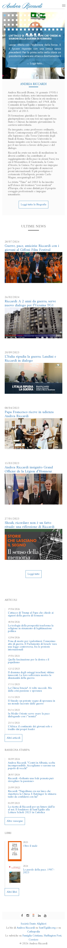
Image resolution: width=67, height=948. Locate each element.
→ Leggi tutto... (34, 63)
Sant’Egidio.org (47, 927)
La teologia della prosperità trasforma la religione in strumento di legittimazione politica (30, 628)
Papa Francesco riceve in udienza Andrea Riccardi (29, 414)
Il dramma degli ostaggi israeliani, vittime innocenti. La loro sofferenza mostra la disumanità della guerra (31, 675)
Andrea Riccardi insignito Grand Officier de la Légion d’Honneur (29, 469)
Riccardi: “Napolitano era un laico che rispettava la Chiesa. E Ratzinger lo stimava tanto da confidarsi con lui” (32, 794)
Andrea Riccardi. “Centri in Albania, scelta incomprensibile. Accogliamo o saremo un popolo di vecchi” (31, 765)
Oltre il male (30, 846)
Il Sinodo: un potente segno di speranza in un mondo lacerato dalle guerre (31, 702)
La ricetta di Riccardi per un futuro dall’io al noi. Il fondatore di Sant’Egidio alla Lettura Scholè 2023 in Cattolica (31, 809)
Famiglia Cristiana (32, 935)
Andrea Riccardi (26, 927)
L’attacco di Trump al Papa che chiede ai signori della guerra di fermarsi (30, 614)
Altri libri (12, 892)
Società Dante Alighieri (33, 923)
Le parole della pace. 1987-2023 (39, 871)
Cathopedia (33, 931)
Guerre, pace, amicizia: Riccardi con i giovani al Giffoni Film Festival (32, 248)
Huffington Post (52, 935)
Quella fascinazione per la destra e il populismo (28, 661)
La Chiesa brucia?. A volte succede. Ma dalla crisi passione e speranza (30, 689)
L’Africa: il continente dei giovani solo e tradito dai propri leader (30, 728)
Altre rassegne (15, 821)
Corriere (33, 939)
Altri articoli (13, 738)
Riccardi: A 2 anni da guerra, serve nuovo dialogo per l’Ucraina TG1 (30, 303)
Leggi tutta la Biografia (33, 204)
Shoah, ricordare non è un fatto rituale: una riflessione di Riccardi (29, 525)
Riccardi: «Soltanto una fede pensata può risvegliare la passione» (31, 780)
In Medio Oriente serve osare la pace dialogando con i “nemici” (29, 715)
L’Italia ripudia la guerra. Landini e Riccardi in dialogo (30, 358)
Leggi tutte (34, 574)
